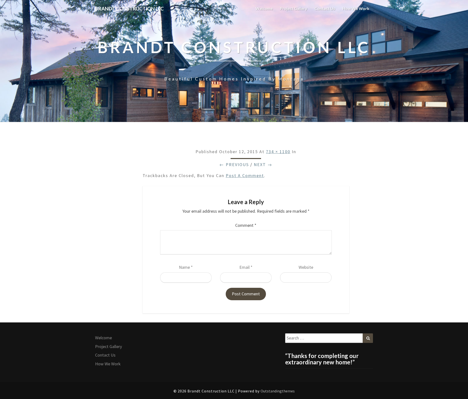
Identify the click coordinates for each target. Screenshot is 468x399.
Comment (245, 225)
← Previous (234, 164)
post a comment (245, 175)
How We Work (355, 8)
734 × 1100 (278, 151)
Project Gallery (293, 8)
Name (186, 267)
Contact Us (325, 8)
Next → (263, 164)
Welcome (264, 8)
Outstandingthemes (278, 391)
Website (306, 267)
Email (246, 267)
